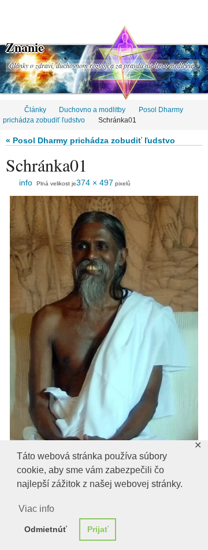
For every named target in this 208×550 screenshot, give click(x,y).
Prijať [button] (98, 529)
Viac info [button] (36, 509)
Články (35, 110)
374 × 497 (94, 182)
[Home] (8, 110)
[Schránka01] (104, 321)
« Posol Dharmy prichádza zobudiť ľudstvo (90, 140)
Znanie (25, 47)
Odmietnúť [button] (45, 529)
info (25, 182)
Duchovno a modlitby (92, 110)
